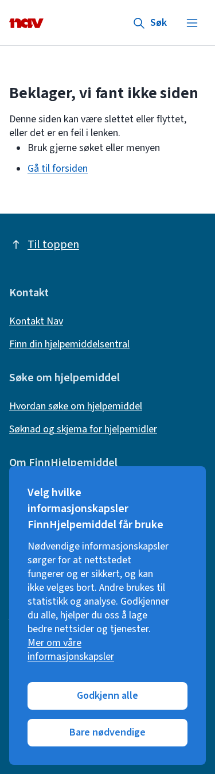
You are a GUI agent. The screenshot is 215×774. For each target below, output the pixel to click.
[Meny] (192, 23)
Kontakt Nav (36, 321)
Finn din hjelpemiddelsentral (69, 344)
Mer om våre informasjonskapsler (71, 650)
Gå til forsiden (58, 168)
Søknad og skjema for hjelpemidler (83, 429)
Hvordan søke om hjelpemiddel (75, 406)
